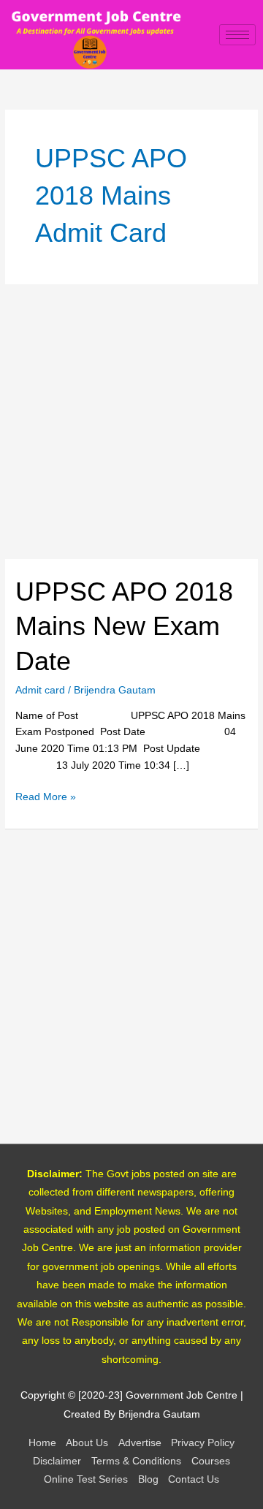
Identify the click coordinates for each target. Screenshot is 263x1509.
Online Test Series (86, 1479)
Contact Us (193, 1479)
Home (42, 1442)
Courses (210, 1461)
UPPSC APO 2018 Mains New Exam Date (124, 626)
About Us (87, 1442)
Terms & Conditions (136, 1461)
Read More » (45, 795)
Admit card (40, 690)
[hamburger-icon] (237, 34)
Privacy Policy (203, 1442)
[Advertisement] (131, 421)
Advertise (139, 1442)
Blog (148, 1479)
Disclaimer (57, 1461)
